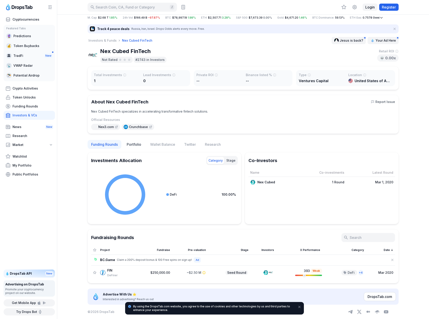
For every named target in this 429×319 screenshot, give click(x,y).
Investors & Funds (102, 40)
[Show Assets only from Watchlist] (94, 250)
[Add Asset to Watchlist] (94, 272)
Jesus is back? (351, 40)
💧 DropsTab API (28, 273)
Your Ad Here (386, 40)
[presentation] (105, 127)
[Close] (394, 29)
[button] (243, 18)
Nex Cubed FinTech (137, 40)
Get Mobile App (24, 303)
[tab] (215, 160)
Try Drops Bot (26, 312)
